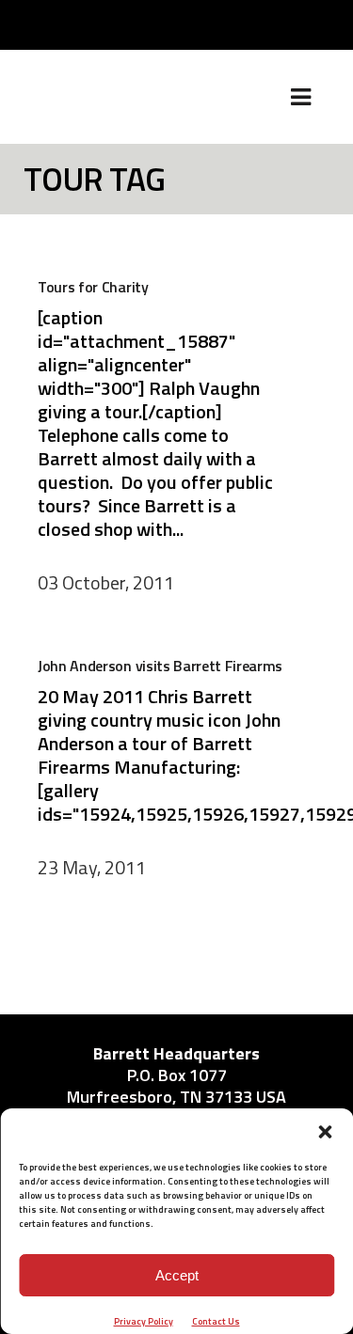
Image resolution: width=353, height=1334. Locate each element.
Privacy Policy (143, 1321)
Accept (177, 1275)
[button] (324, 1131)
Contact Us (216, 1321)
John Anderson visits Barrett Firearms (160, 665)
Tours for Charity (93, 286)
